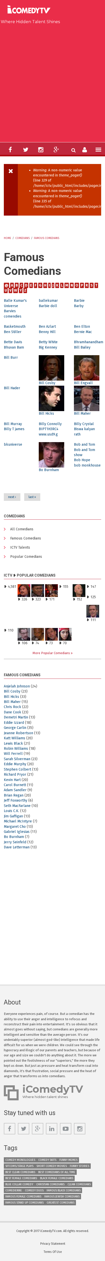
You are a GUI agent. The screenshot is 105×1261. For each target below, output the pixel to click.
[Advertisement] (52, 82)
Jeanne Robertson (18, 733)
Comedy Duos (34, 1190)
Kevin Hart (12, 780)
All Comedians (21, 529)
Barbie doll (48, 306)
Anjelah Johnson (17, 686)
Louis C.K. (11, 811)
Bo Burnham (49, 470)
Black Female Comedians (56, 1178)
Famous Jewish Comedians (62, 1196)
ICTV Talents (20, 547)
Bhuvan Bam (14, 347)
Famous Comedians (46, 238)
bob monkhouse (87, 465)
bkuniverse (13, 444)
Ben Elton (82, 326)
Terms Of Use (53, 1251)
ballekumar (48, 300)
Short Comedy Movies (51, 1166)
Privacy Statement (52, 1243)
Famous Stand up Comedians (24, 1202)
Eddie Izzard (14, 722)
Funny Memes (68, 1160)
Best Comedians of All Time (56, 1172)
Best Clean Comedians (20, 1172)
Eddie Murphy (15, 764)
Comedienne (13, 1190)
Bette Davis (13, 342)
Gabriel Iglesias (17, 832)
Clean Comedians (79, 1184)
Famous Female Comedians (23, 1196)
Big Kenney (48, 347)
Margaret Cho (15, 826)
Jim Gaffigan (13, 816)
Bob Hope (82, 460)
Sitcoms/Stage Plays (19, 1166)
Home (7, 238)
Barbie (79, 300)
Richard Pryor (15, 774)
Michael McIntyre (18, 821)
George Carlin (15, 728)
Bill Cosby (47, 383)
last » (32, 497)
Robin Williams (16, 748)
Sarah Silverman (17, 759)
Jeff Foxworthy (15, 800)
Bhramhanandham (88, 342)
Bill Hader (12, 388)
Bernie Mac (83, 332)
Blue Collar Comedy (19, 1184)
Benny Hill (47, 332)
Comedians (22, 238)
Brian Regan (13, 795)
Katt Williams (14, 738)
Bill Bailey (82, 347)
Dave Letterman (17, 847)
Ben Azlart (47, 326)
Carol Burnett (15, 785)
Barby (79, 306)
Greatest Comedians (60, 1202)
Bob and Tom (84, 444)
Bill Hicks (46, 413)
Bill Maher (82, 413)
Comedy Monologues (20, 1160)
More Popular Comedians (52, 653)
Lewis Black (13, 743)
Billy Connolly (50, 424)
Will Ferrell (13, 754)
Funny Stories (79, 1166)
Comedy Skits (47, 1160)
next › (12, 497)
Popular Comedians (26, 556)
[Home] (30, 10)
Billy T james (14, 429)
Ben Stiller (12, 332)
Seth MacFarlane (17, 806)
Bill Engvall (83, 383)
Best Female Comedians (21, 1178)
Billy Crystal (84, 424)
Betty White (48, 342)
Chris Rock (12, 707)
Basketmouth (14, 326)
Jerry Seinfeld (15, 842)
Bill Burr (11, 357)
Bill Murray (13, 424)
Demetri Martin (16, 717)
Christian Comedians (50, 1184)
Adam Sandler (15, 790)
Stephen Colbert (17, 769)
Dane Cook (12, 712)
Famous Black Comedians (64, 1190)
